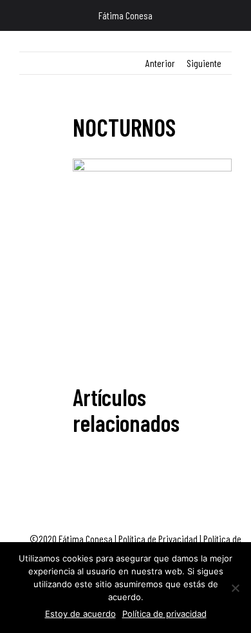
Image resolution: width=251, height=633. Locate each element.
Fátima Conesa (125, 15)
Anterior (160, 63)
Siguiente (204, 63)
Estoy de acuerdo (80, 614)
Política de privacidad (164, 614)
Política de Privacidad (158, 538)
